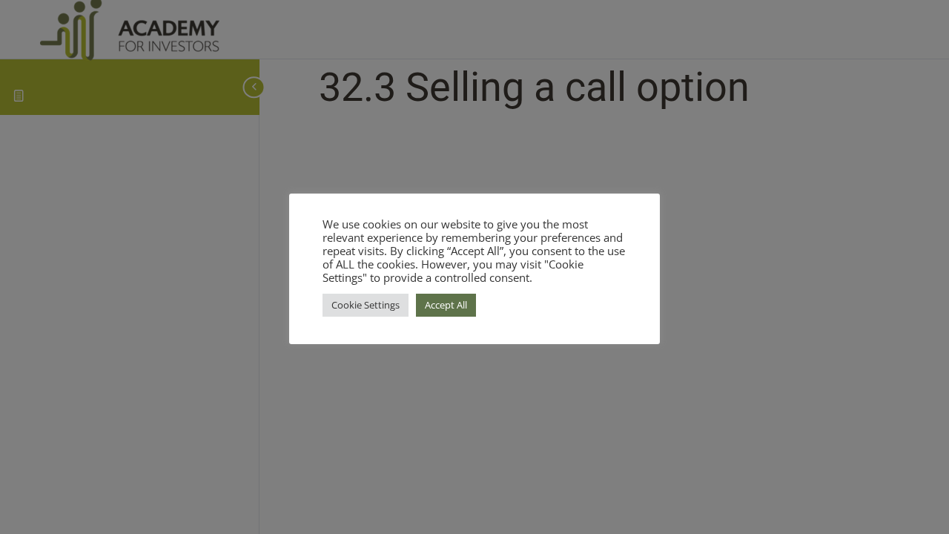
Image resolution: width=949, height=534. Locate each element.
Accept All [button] (446, 305)
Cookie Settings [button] (365, 305)
